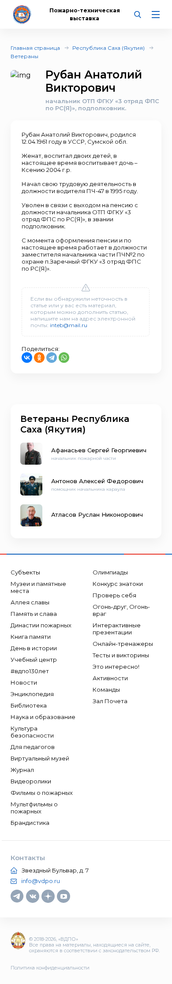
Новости (24, 682)
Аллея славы (30, 602)
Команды (106, 689)
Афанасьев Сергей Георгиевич (98, 450)
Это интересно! (116, 666)
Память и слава (34, 613)
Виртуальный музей (40, 758)
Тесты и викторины (121, 655)
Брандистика (30, 822)
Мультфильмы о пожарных (34, 808)
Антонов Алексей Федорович (97, 481)
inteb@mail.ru (68, 325)
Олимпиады (110, 572)
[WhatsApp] (64, 357)
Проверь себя (114, 595)
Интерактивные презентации (117, 629)
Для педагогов (33, 746)
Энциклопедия (32, 693)
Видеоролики (31, 781)
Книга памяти (31, 636)
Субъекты (25, 572)
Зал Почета (110, 700)
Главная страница (35, 48)
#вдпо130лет (30, 671)
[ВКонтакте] (27, 357)
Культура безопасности (32, 732)
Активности (110, 678)
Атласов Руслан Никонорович (97, 514)
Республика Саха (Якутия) (108, 48)
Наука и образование (43, 716)
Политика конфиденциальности (50, 968)
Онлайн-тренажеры (123, 643)
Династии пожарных (41, 625)
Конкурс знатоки (118, 583)
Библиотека (29, 705)
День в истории (34, 648)
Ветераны (24, 56)
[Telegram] (51, 357)
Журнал (22, 769)
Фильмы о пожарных (42, 792)
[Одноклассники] (39, 357)
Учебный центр (34, 659)
